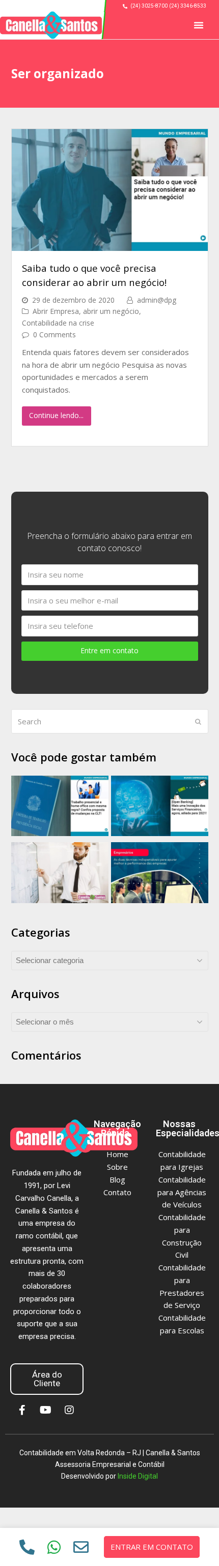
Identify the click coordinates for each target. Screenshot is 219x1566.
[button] (198, 25)
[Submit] (198, 721)
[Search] (109, 721)
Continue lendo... (56, 415)
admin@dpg (156, 300)
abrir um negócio (111, 311)
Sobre (117, 1167)
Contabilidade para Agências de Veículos (181, 1192)
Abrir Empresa (56, 311)
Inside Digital (138, 1476)
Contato (117, 1192)
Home (117, 1154)
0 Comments (54, 334)
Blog (117, 1179)
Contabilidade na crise (58, 323)
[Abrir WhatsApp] (193, 1540)
